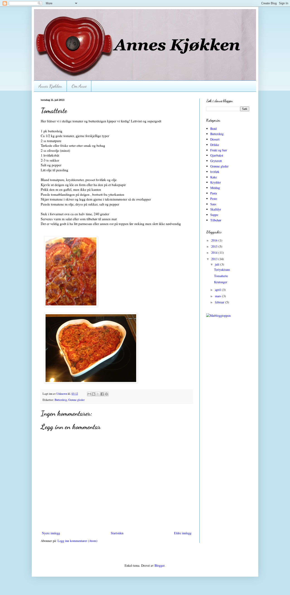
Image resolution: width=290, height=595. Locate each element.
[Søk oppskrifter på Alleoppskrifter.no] (218, 315)
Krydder (215, 182)
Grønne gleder (76, 400)
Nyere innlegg (51, 533)
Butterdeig (61, 400)
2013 (214, 259)
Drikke (214, 145)
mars (218, 296)
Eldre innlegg (182, 533)
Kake (213, 177)
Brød (213, 128)
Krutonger (220, 282)
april (218, 290)
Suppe (214, 215)
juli (217, 264)
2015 (214, 246)
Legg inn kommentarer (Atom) (77, 541)
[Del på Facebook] (102, 394)
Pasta (213, 193)
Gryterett (216, 161)
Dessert (215, 139)
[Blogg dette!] (93, 394)
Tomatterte (221, 276)
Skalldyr (215, 209)
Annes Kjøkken (50, 86)
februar (220, 302)
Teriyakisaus (222, 269)
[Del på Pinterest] (106, 394)
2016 (214, 240)
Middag (215, 188)
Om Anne (79, 86)
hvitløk (214, 171)
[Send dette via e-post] (89, 394)
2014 (214, 252)
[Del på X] (98, 394)
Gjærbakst (216, 155)
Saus (213, 204)
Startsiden (117, 533)
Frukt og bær (218, 150)
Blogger (159, 565)
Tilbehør (215, 220)
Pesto (213, 198)
